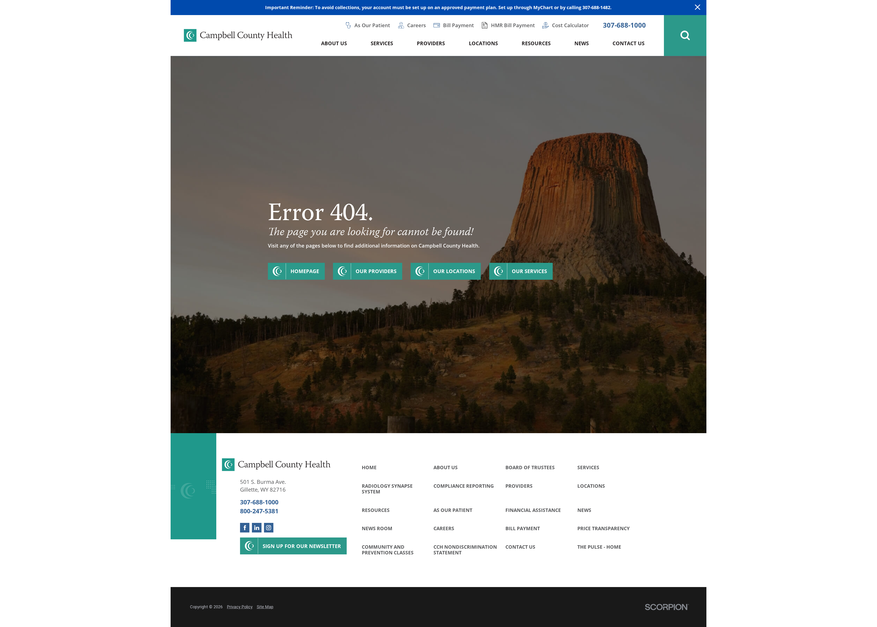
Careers (443, 528)
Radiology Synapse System (387, 489)
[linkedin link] (256, 527)
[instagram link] (268, 527)
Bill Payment (522, 528)
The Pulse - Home (599, 547)
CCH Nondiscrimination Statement (465, 550)
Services (588, 467)
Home (369, 467)
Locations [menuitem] (483, 43)
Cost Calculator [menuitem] (570, 25)
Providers (519, 486)
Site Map (265, 606)
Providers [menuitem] (431, 43)
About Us (445, 467)
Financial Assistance (533, 510)
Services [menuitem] (382, 43)
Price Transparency (603, 528)
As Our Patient (452, 510)
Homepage (305, 271)
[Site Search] (685, 35)
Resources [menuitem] (536, 43)
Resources (376, 510)
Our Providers (376, 271)
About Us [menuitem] (334, 43)
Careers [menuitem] (416, 25)
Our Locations (454, 271)
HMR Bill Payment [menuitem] (513, 25)
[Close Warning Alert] (697, 7)
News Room (377, 528)
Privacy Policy (240, 606)
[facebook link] (244, 527)
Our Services (529, 271)
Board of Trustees (530, 467)
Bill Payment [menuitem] (458, 25)
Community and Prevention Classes (388, 550)
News (584, 510)
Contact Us (520, 547)
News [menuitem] (581, 43)
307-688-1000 (624, 25)
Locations (591, 486)
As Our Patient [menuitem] (372, 25)
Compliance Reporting (463, 486)
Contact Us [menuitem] (629, 43)
